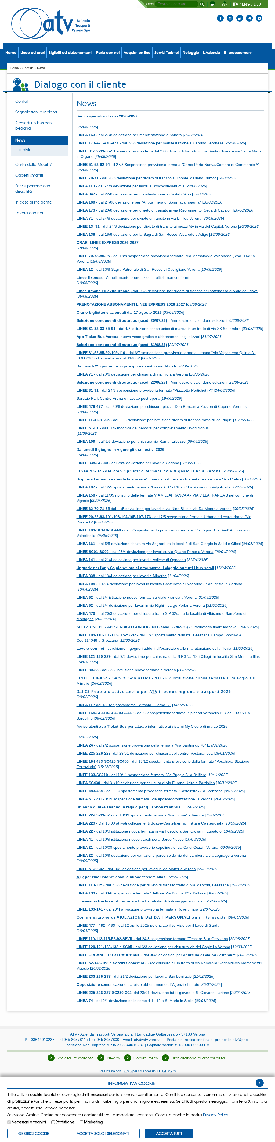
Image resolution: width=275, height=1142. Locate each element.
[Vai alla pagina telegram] (249, 15)
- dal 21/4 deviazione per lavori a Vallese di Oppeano (131, 560)
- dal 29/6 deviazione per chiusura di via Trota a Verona (132, 374)
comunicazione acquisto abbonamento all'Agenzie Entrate (138, 984)
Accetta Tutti (169, 1133)
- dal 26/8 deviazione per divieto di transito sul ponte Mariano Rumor (146, 178)
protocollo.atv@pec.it (233, 1039)
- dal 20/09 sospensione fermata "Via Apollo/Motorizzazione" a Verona (145, 799)
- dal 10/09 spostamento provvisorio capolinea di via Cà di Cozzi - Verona (147, 847)
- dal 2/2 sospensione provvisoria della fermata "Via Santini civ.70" (141, 745)
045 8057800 (108, 1039)
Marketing (93, 1122)
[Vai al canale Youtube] (259, 15)
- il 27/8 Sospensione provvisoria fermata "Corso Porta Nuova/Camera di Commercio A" (168, 164)
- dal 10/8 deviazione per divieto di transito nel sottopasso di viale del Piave (167, 291)
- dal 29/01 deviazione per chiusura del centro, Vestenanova (145, 753)
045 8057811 (75, 1039)
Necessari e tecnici (29, 1122)
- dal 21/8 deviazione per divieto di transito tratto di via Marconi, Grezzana (153, 885)
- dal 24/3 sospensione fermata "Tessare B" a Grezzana (152, 939)
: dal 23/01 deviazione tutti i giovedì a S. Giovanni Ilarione (153, 992)
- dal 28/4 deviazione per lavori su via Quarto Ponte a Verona (145, 551)
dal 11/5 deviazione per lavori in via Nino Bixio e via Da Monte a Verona (154, 508)
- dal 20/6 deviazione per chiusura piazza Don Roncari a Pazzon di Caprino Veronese (163, 406)
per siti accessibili (148, 1071)
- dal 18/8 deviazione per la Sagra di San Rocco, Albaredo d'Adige (142, 234)
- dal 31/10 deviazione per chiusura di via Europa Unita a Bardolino (146, 783)
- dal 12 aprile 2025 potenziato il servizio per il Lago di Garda (148, 925)
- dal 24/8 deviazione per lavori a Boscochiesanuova (130, 186)
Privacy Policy (215, 1114)
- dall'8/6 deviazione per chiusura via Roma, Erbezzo (131, 441)
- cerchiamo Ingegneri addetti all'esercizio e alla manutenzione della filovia (154, 648)
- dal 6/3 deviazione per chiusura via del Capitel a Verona (153, 947)
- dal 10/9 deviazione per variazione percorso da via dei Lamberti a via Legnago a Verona (161, 855)
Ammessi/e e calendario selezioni (152, 320)
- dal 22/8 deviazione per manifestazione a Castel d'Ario (134, 194)
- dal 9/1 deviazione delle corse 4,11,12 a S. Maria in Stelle (135, 1000)
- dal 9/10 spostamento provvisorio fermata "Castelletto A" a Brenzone (150, 791)
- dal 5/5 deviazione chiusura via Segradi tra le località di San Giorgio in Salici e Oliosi (159, 543)
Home (14, 68)
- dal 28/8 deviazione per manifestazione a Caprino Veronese (150, 143)
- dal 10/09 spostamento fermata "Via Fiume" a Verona (140, 815)
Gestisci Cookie (33, 1133)
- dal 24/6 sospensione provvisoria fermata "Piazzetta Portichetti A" (145, 390)
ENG (246, 4)
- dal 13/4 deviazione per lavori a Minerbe (122, 576)
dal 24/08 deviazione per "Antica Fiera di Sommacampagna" (139, 202)
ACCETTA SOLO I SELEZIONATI (103, 1133)
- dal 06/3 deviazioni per (156, 955)
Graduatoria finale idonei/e (157, 627)
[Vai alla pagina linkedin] (239, 15)
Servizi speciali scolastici (107, 116)
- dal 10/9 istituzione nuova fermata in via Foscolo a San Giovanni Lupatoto (149, 831)
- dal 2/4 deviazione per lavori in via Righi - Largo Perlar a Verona (141, 605)
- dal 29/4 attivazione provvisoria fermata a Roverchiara (137, 909)
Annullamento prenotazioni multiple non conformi (133, 277)
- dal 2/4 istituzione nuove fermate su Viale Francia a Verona (137, 597)
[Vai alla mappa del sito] (225, 4)
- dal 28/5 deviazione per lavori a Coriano (128, 463)
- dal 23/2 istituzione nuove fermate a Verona (126, 670)
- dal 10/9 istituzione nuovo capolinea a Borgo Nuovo (130, 839)
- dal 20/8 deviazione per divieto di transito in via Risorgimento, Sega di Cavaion (154, 210)
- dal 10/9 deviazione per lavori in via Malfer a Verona (136, 869)
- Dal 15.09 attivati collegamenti (150, 823)
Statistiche (65, 1122)
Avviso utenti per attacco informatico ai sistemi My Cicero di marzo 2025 (152, 726)
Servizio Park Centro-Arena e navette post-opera (118, 398)
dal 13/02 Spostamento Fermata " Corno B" (124, 705)
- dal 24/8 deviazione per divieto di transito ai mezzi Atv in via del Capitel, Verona (157, 226)
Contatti (28, 68)
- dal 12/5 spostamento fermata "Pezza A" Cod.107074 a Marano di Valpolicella (153, 487)
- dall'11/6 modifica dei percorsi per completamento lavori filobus (143, 428)
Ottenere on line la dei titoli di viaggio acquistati (140, 901)
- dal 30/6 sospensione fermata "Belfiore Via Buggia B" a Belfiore (141, 893)
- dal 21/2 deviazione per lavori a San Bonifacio (134, 976)
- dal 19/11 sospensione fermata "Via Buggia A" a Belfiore (141, 775)
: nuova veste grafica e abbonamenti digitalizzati (138, 336)
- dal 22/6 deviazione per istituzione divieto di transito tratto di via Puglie (154, 420)
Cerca (150, 4)
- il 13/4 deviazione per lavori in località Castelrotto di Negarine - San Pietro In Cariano (159, 584)
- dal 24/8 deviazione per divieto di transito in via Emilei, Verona (139, 218)
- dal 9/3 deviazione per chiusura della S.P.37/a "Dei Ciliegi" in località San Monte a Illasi (168, 656)
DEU (257, 4)
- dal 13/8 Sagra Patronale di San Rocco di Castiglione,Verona (138, 269)
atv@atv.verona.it (149, 1039)
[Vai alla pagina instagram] (230, 15)
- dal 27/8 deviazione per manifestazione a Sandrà (129, 135)
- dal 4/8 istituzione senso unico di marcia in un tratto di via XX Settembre (159, 328)
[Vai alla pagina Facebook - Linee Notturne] (220, 15)
